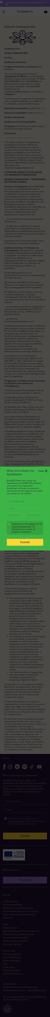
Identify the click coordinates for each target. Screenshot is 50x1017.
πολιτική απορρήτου (21, 526)
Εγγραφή (25, 542)
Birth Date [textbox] (14, 515)
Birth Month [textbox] (33, 515)
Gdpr (8, 528)
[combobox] (25, 508)
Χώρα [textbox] (12, 508)
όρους (32, 523)
